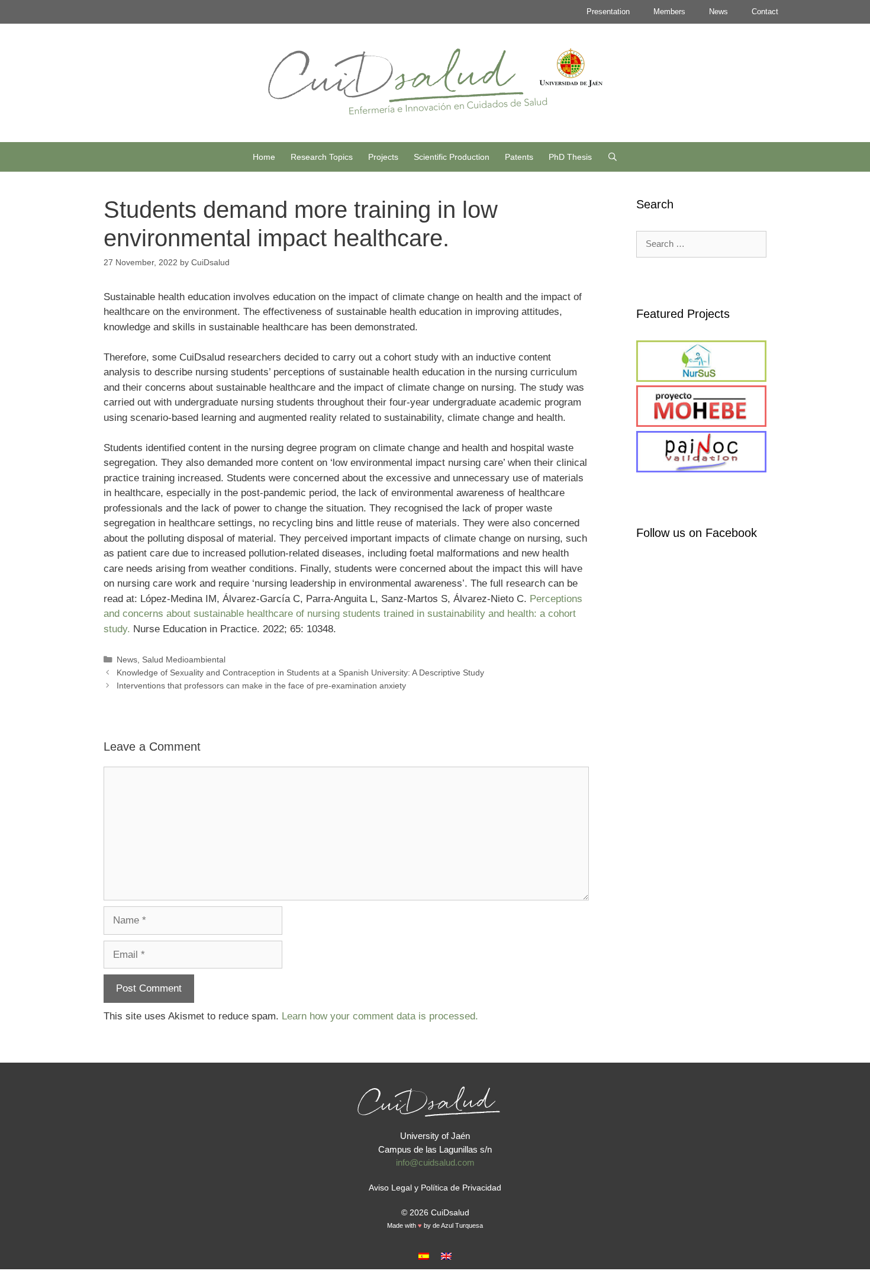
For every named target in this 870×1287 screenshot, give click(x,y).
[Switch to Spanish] (424, 1256)
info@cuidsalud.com (435, 1162)
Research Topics (322, 157)
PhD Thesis (570, 157)
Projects (383, 157)
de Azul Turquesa (458, 1225)
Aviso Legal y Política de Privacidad (435, 1187)
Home (264, 157)
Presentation (608, 11)
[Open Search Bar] (613, 157)
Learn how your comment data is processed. (380, 1016)
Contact (765, 11)
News (718, 11)
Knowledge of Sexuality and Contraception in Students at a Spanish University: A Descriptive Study (300, 672)
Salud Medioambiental (183, 659)
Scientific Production (451, 157)
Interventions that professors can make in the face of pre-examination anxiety (261, 685)
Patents (519, 157)
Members (669, 11)
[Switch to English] (446, 1256)
